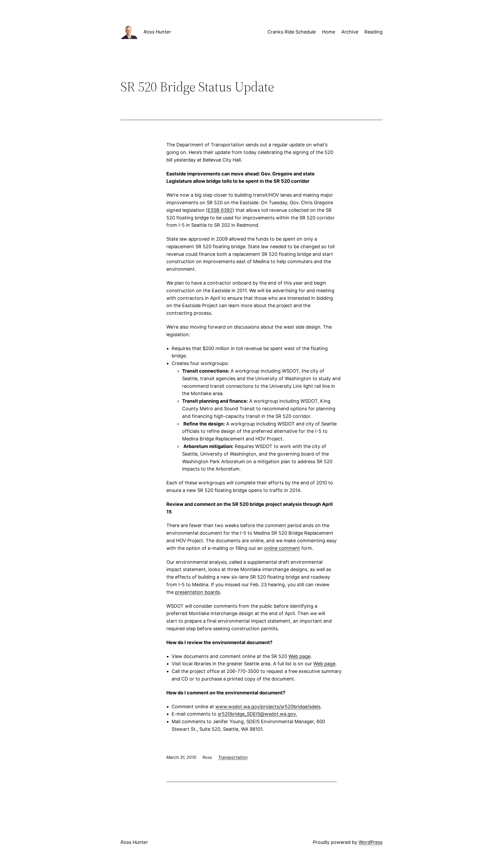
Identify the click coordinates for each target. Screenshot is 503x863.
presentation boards (197, 592)
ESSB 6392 (220, 210)
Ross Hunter (157, 32)
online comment (282, 548)
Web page (299, 656)
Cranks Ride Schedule (291, 32)
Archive (349, 32)
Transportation (233, 757)
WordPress (370, 842)
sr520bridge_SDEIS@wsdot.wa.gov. (257, 714)
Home (328, 32)
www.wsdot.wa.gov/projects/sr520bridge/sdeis (267, 706)
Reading (373, 32)
